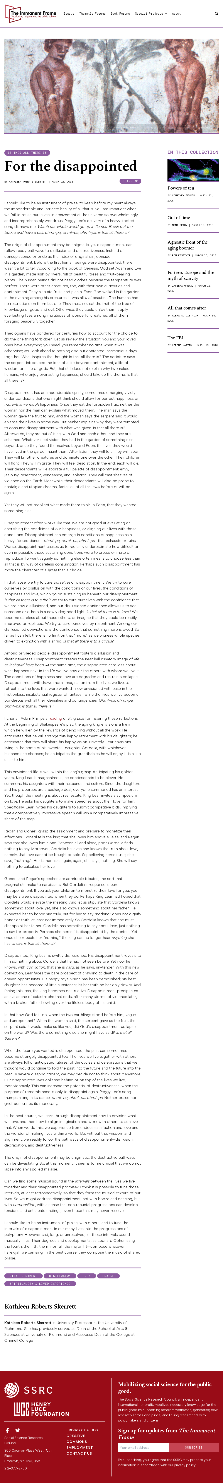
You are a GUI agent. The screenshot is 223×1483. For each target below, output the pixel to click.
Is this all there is (27, 153)
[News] (7, 1430)
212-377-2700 (15, 1468)
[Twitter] (18, 1430)
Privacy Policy (82, 1430)
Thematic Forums (92, 13)
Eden (87, 1276)
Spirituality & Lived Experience (40, 1284)
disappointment (23, 1276)
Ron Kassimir (181, 255)
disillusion (60, 1276)
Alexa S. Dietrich (185, 315)
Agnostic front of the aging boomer (187, 245)
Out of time (178, 217)
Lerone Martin (182, 345)
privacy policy (184, 1465)
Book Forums (120, 13)
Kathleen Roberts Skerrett (28, 181)
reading (55, 718)
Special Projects (149, 13)
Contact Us (79, 1453)
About (176, 13)
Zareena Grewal (182, 285)
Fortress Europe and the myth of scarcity (190, 275)
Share (129, 181)
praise (108, 1276)
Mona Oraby (179, 225)
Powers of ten (180, 188)
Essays (69, 13)
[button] (165, 13)
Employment (79, 1447)
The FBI (175, 338)
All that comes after (186, 308)
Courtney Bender (183, 195)
